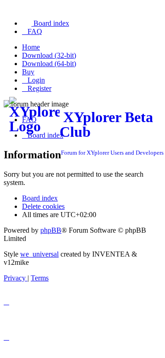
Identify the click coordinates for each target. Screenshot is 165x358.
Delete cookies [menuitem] (43, 206)
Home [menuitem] (31, 47)
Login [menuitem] (36, 80)
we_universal (39, 254)
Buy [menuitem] (28, 72)
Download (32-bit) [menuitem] (49, 55)
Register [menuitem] (39, 88)
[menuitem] (45, 23)
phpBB (50, 230)
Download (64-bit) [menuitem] (49, 63)
